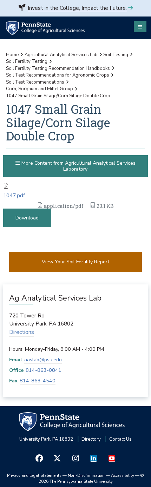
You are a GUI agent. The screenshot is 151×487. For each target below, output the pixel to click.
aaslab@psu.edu (43, 359)
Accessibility (122, 475)
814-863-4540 (37, 380)
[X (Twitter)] (57, 458)
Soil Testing (115, 55)
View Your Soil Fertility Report (75, 261)
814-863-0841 (43, 370)
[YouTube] (111, 458)
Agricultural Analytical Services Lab (61, 55)
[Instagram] (75, 458)
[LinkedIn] (93, 458)
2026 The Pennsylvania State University (91, 479)
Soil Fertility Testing (26, 61)
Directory (91, 439)
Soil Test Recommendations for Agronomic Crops (57, 75)
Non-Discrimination (86, 475)
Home (12, 55)
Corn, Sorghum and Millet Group (39, 89)
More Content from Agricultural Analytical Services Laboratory (78, 166)
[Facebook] (39, 458)
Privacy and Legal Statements (34, 475)
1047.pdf (14, 195)
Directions (21, 332)
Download (27, 218)
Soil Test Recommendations (35, 82)
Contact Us (120, 439)
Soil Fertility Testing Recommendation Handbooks (58, 68)
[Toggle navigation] (140, 26)
